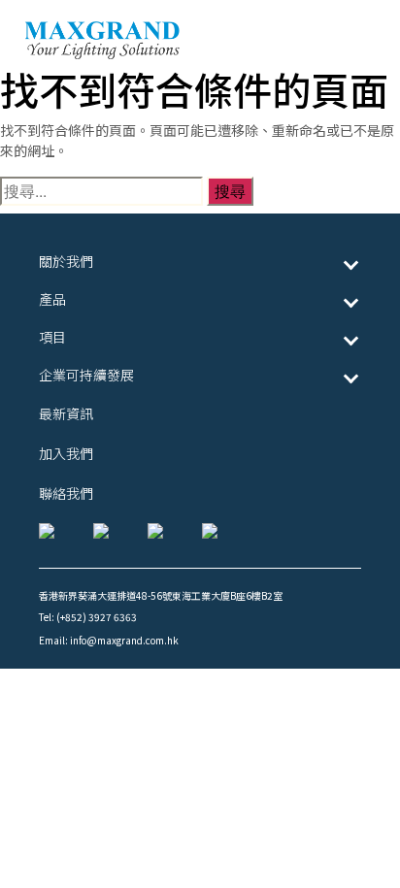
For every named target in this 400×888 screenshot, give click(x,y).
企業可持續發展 (86, 374)
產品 (52, 299)
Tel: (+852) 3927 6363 (88, 616)
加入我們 (66, 453)
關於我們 (66, 261)
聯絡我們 (66, 493)
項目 (52, 336)
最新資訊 (66, 413)
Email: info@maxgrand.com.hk (109, 640)
